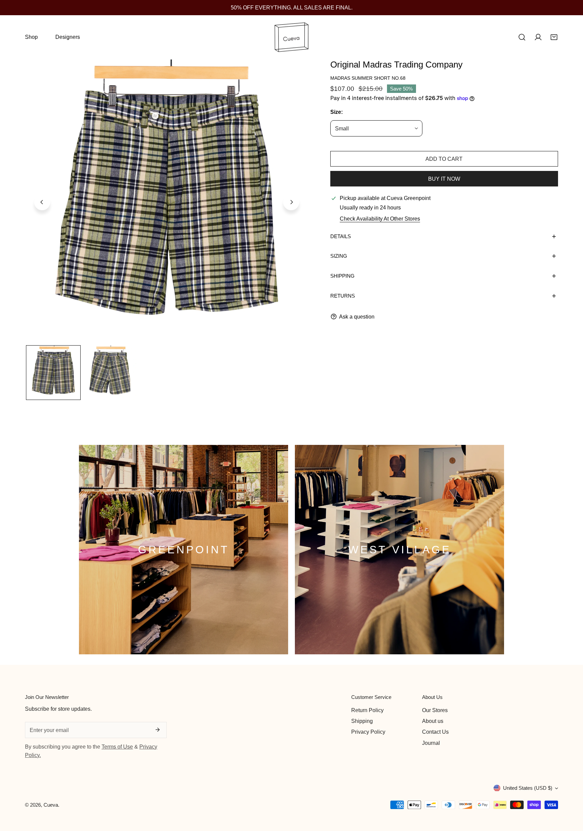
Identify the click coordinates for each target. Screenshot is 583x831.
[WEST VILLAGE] (399, 549)
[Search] (522, 37)
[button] (554, 37)
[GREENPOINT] (183, 549)
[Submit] (157, 729)
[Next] (291, 202)
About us (432, 721)
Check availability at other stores (380, 219)
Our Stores (435, 710)
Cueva (51, 805)
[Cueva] (291, 37)
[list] (166, 201)
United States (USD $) (527, 788)
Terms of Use (117, 747)
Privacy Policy (368, 732)
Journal (431, 743)
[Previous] (42, 202)
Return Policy (367, 710)
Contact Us (435, 732)
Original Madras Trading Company (396, 64)
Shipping (362, 721)
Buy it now (444, 179)
